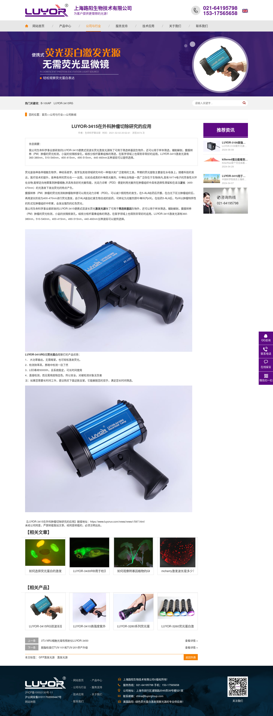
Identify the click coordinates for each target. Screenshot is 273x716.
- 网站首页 (78, 680)
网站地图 (30, 701)
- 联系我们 (78, 701)
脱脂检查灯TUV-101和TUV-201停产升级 (64, 647)
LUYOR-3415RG (63, 103)
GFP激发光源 (47, 657)
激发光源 (62, 657)
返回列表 (191, 657)
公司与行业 (56, 114)
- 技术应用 (78, 694)
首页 (44, 114)
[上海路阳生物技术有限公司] (46, 10)
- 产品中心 (96, 680)
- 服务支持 (96, 687)
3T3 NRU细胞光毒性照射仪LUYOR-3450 (64, 640)
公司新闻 (71, 114)
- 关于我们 (96, 694)
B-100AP (46, 103)
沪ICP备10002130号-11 (39, 692)
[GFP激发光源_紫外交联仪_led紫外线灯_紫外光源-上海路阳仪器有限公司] (45, 687)
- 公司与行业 (79, 687)
